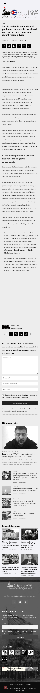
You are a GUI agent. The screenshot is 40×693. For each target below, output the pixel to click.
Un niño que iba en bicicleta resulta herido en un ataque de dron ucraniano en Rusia (29, 544)
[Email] (24, 46)
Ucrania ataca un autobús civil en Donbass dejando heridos (10, 569)
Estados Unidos (17, 498)
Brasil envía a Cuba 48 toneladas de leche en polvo (25, 514)
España (15, 471)
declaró (17, 264)
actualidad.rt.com (14, 325)
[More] (34, 46)
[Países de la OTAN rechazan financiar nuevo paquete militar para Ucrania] (20, 437)
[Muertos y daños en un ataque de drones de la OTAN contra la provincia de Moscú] (10, 534)
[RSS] (14, 602)
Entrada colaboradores (16, 684)
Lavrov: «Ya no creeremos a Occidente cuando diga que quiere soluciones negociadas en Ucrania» (29, 570)
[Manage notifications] (5, 687)
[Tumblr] (29, 46)
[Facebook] (4, 46)
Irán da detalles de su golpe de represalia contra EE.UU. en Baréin (25, 502)
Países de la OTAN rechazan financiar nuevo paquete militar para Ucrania (18, 455)
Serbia (3, 23)
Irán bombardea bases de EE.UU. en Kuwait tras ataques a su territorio (25, 489)
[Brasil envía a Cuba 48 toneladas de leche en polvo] (6, 515)
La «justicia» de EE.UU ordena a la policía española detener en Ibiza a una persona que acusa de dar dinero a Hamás (25, 476)
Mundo (4, 451)
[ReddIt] (19, 46)
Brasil (14, 511)
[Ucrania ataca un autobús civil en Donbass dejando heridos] (10, 559)
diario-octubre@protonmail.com (24, 596)
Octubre (12, 61)
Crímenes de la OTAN (17, 328)
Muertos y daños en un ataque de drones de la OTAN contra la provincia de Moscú (10, 544)
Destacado (16, 486)
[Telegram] (20, 602)
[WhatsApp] (9, 46)
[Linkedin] (14, 46)
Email (4, 623)
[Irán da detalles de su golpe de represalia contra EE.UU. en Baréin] (6, 503)
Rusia (22, 549)
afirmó (15, 96)
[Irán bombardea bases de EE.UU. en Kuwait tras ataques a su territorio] (6, 490)
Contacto (28, 684)
